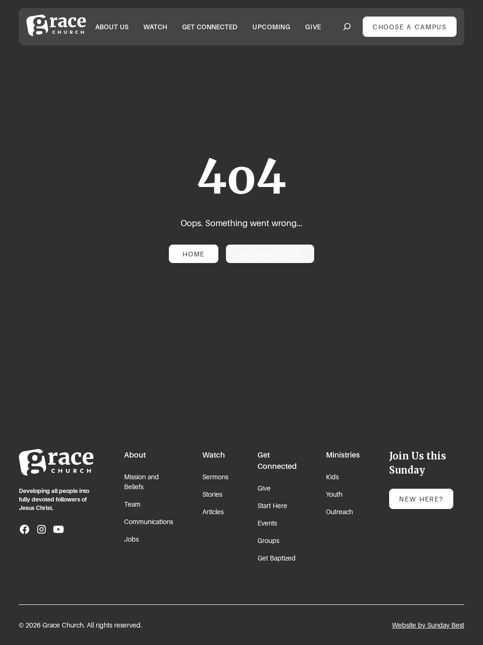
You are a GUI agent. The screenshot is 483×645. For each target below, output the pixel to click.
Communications (148, 522)
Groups (268, 540)
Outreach (339, 512)
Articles (213, 512)
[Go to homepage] (56, 462)
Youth (334, 494)
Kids (332, 477)
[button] (112, 26)
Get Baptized (277, 558)
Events (267, 523)
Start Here (272, 505)
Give (264, 488)
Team (132, 504)
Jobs (131, 539)
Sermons (215, 477)
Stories (212, 494)
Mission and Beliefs (141, 482)
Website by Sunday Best (428, 625)
